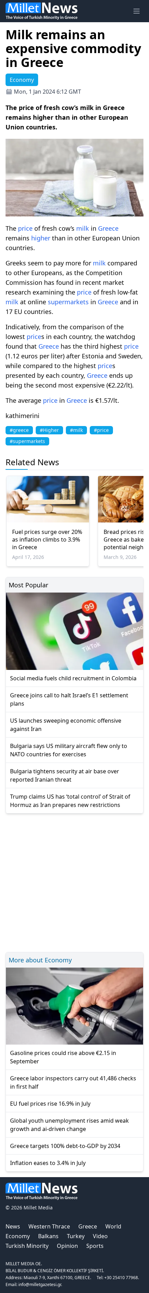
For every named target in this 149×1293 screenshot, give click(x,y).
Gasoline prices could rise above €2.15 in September (63, 1057)
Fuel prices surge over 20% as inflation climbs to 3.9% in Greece (47, 539)
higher (40, 238)
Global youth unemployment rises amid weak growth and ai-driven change (69, 1125)
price (25, 228)
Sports (95, 1246)
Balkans (48, 1236)
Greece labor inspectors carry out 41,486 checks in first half (73, 1082)
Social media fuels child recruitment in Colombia (73, 678)
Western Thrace (49, 1226)
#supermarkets (27, 441)
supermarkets (68, 302)
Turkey (76, 1236)
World (113, 1226)
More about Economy (40, 960)
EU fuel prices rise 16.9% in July (50, 1103)
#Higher (49, 430)
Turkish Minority (27, 1246)
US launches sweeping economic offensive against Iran (65, 725)
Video (100, 1236)
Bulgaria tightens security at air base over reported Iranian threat (64, 775)
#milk (76, 430)
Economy (18, 1236)
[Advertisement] (74, 882)
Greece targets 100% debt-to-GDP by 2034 (65, 1146)
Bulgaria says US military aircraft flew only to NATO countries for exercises (68, 750)
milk (82, 228)
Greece (108, 228)
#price (101, 430)
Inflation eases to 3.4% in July (48, 1163)
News (13, 1226)
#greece (19, 430)
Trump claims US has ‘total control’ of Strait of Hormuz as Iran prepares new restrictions (70, 801)
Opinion (67, 1246)
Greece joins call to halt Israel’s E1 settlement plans (69, 699)
